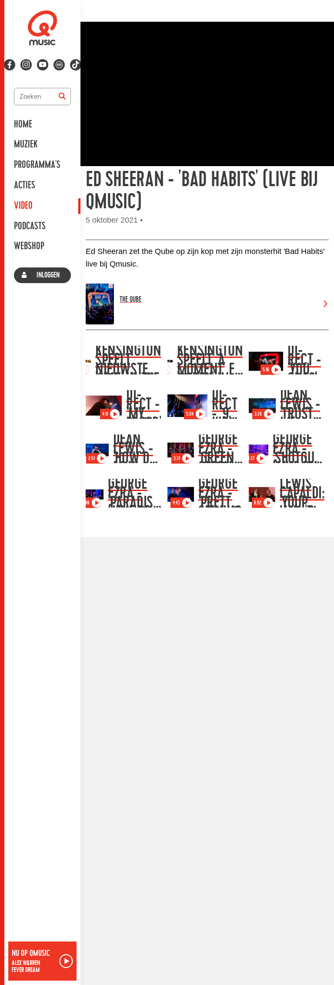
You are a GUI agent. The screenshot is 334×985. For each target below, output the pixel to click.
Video (23, 205)
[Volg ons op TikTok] (75, 64)
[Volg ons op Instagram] (26, 64)
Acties (24, 185)
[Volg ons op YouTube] (42, 64)
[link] (207, 304)
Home (23, 124)
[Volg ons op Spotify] (59, 64)
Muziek (25, 144)
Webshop (29, 246)
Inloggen (48, 275)
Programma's (37, 164)
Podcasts (30, 226)
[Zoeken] (62, 97)
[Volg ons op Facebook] (9, 64)
